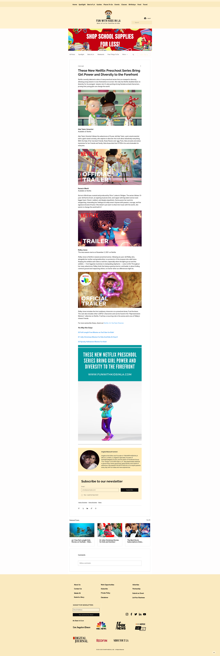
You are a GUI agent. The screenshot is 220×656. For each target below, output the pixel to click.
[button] (149, 3)
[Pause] (104, 32)
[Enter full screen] (146, 32)
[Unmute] (107, 32)
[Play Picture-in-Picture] (143, 32)
